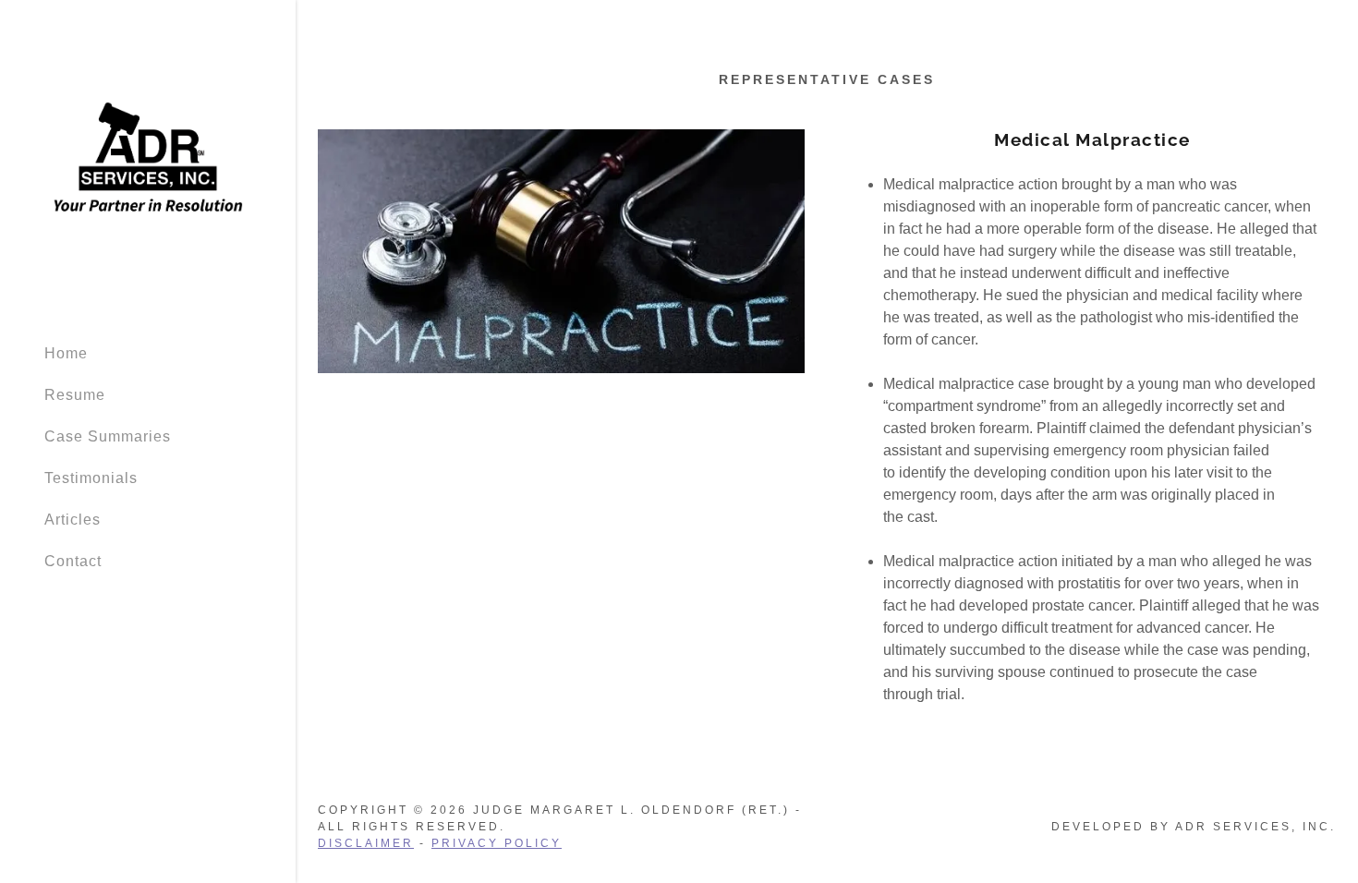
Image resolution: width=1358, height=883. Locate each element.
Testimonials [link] (91, 478)
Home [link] (66, 353)
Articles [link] (72, 519)
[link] (147, 163)
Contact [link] (73, 561)
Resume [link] (74, 395)
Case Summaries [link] (107, 436)
